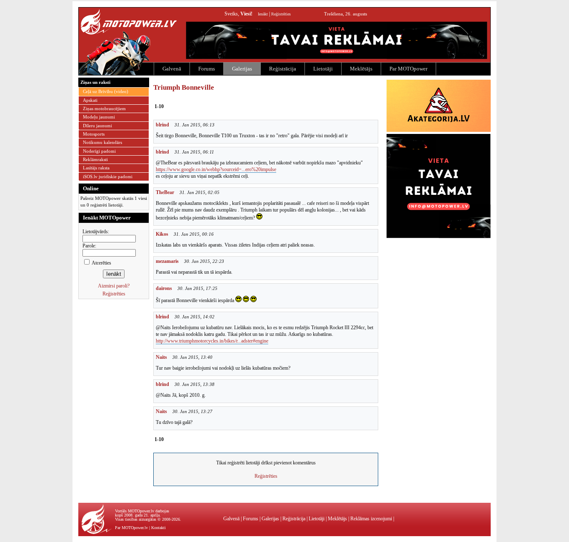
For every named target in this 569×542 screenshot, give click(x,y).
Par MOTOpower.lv (131, 527)
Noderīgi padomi (99, 151)
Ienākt (263, 14)
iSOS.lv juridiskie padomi (107, 176)
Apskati (90, 100)
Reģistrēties (281, 14)
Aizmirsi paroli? (114, 286)
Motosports (94, 133)
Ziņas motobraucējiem (104, 108)
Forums (206, 69)
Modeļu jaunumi (99, 116)
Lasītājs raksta (96, 167)
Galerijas (242, 69)
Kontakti (158, 527)
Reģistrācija (282, 69)
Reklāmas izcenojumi (371, 519)
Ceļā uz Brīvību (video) (105, 91)
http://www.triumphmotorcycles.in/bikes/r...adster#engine (212, 341)
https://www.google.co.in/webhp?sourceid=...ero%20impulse (216, 169)
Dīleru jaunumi (97, 125)
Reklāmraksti (95, 159)
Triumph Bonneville (183, 87)
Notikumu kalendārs (102, 142)
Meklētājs (361, 69)
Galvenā (171, 69)
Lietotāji (323, 69)
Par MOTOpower (408, 69)
